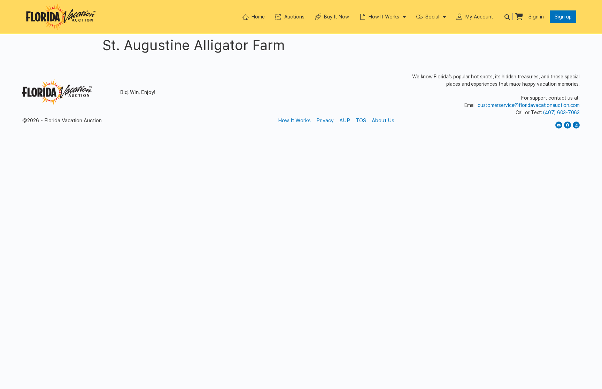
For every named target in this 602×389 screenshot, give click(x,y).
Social (432, 17)
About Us (383, 120)
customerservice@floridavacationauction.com (529, 105)
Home (258, 17)
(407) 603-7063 (561, 112)
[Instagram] (576, 125)
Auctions (294, 17)
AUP (344, 120)
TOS (361, 120)
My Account (479, 17)
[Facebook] (567, 125)
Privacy (325, 120)
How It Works (384, 17)
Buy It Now (336, 17)
